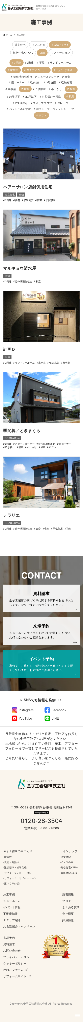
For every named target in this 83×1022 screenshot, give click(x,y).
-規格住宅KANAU (70, 867)
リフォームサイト (14, 976)
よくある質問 (71, 907)
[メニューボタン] (78, 1015)
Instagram (26, 710)
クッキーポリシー (14, 963)
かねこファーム (13, 969)
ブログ (66, 901)
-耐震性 (7, 856)
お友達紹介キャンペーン (19, 926)
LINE (55, 718)
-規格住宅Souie (69, 872)
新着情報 (68, 894)
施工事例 (9, 894)
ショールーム (12, 901)
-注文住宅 (65, 856)
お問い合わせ (12, 950)
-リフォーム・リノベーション (20, 878)
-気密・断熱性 (11, 862)
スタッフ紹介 (12, 920)
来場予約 (9, 937)
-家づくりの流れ (12, 883)
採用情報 (68, 920)
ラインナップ (68, 851)
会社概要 (68, 913)
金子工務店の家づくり (17, 851)
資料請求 (9, 944)
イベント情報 (12, 907)
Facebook (59, 710)
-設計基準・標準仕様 (15, 867)
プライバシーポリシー (17, 957)
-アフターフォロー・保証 (17, 872)
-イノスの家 (66, 862)
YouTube (25, 718)
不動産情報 (10, 913)
